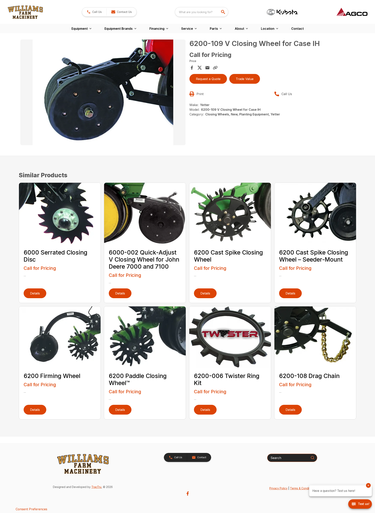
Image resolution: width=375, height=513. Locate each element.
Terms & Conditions (302, 488)
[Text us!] (360, 504)
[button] (94, 11)
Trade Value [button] (245, 79)
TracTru (96, 487)
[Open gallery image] (103, 92)
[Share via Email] (207, 67)
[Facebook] (187, 493)
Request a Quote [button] (208, 79)
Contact (297, 29)
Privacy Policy (278, 488)
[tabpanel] (103, 93)
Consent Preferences (31, 509)
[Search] (312, 458)
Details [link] (35, 293)
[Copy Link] (215, 67)
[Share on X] (199, 67)
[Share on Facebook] (191, 67)
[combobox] (201, 12)
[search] (223, 11)
